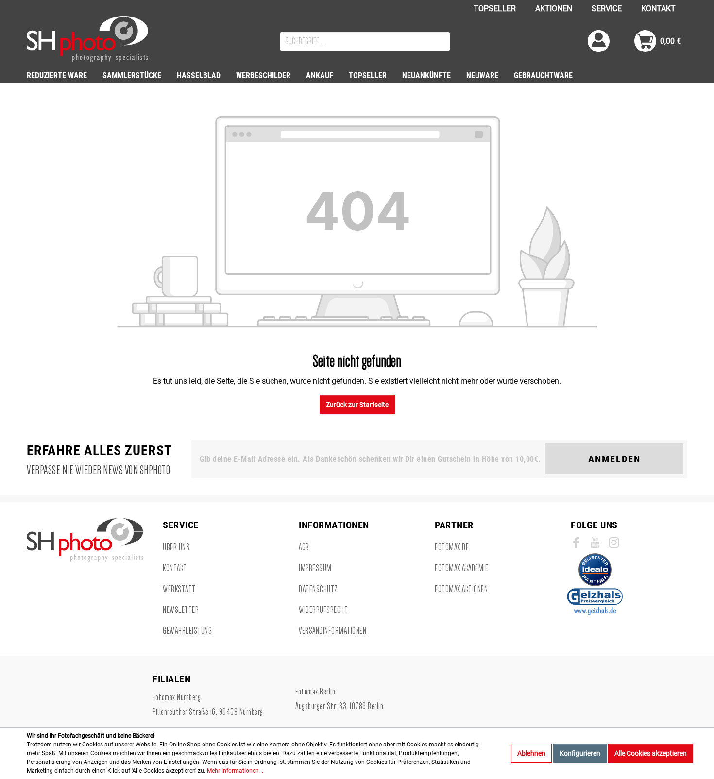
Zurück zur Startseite (357, 404)
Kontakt (175, 568)
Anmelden (614, 459)
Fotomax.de (452, 547)
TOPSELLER (495, 8)
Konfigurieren (580, 753)
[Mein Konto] (598, 41)
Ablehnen (531, 753)
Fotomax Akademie (461, 568)
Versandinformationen (332, 631)
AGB (304, 547)
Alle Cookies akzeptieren (650, 753)
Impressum (315, 568)
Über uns (176, 547)
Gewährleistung (187, 631)
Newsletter (181, 610)
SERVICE (607, 8)
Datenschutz (318, 589)
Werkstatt (179, 589)
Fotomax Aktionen (461, 589)
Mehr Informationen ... (236, 770)
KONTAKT (658, 8)
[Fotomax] (87, 39)
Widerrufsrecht (323, 610)
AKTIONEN (553, 8)
